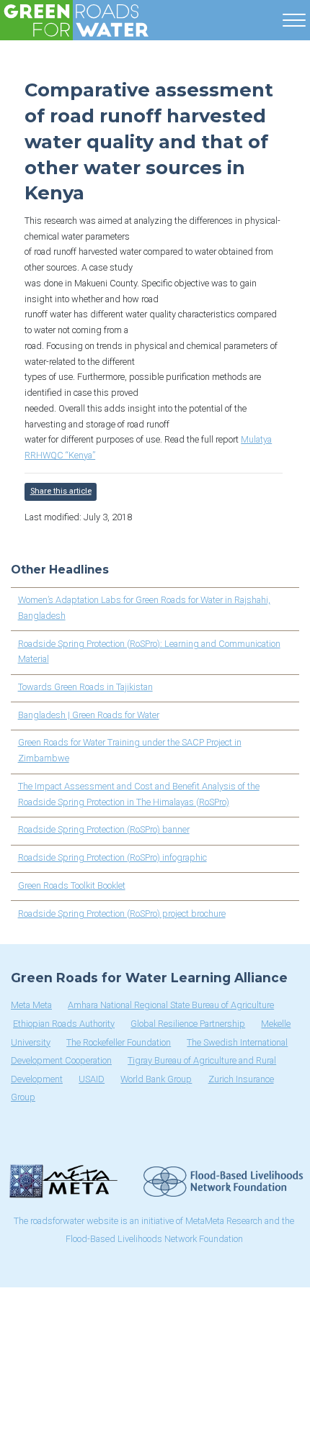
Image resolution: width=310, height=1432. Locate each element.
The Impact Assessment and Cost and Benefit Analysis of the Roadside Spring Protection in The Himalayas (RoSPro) (139, 794)
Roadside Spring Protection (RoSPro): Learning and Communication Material (149, 651)
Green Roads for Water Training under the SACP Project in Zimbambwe (130, 750)
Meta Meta (31, 1005)
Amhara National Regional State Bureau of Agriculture (171, 1005)
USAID (92, 1079)
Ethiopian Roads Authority (64, 1023)
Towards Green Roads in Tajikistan (85, 686)
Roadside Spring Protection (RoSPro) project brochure (122, 913)
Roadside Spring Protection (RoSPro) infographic (112, 857)
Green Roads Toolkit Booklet (71, 885)
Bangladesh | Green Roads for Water (88, 715)
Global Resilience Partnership (187, 1023)
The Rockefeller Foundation (118, 1042)
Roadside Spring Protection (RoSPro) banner (104, 829)
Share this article (61, 491)
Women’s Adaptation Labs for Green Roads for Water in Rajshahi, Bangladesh (144, 607)
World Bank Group (156, 1079)
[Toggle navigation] (294, 18)
